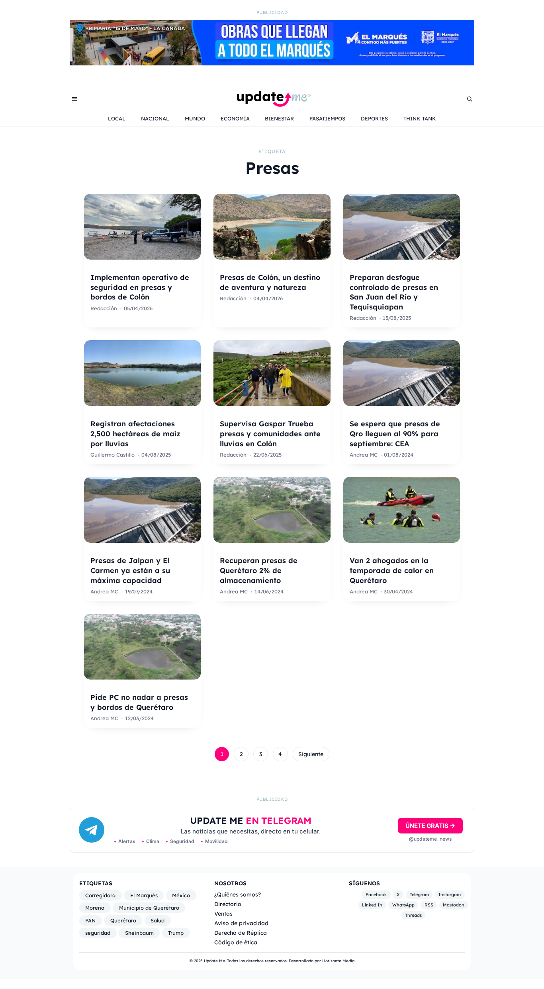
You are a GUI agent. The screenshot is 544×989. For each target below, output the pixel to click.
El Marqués (144, 895)
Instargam (449, 895)
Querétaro (123, 920)
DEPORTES (374, 118)
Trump (176, 933)
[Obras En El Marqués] (272, 63)
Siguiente (310, 754)
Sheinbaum (139, 933)
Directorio (227, 903)
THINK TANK (419, 118)
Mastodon (453, 905)
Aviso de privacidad (241, 923)
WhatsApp (403, 905)
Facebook (376, 895)
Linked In (372, 905)
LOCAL (116, 118)
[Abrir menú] (74, 99)
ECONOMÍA (235, 118)
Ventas (223, 913)
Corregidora (100, 895)
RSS (429, 905)
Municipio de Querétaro (149, 907)
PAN (90, 920)
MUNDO (195, 118)
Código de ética (235, 942)
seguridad (97, 933)
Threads (413, 915)
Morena (94, 907)
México (181, 895)
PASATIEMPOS (327, 118)
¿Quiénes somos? (237, 894)
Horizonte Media (338, 960)
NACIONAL (155, 118)
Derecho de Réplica (240, 932)
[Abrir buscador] (469, 99)
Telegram (419, 895)
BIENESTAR (279, 118)
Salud (157, 920)
